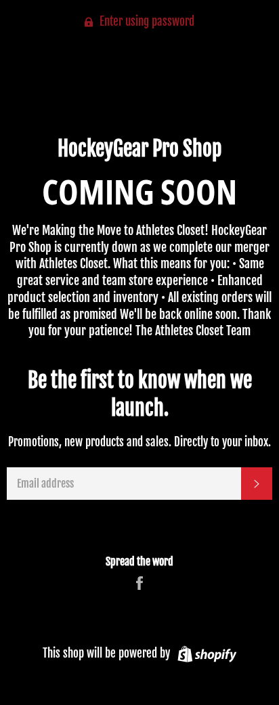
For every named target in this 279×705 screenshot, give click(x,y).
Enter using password (145, 21)
